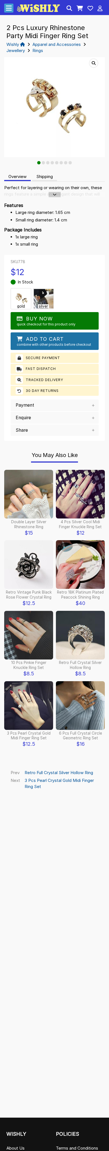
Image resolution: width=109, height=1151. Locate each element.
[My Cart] (79, 9)
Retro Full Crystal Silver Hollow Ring (59, 772)
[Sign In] (100, 9)
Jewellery (15, 50)
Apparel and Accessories (56, 44)
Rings (37, 50)
